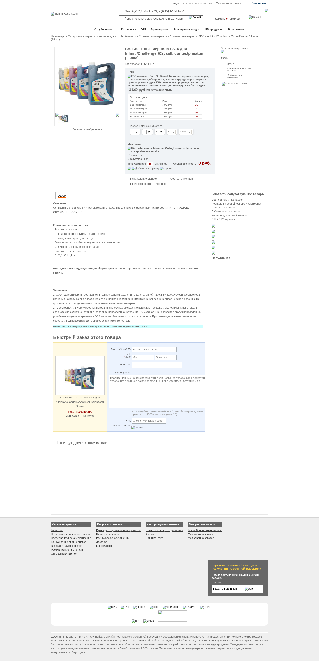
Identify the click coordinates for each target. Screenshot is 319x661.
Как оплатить (104, 545)
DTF (143, 29)
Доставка (101, 542)
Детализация (80, 195)
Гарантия (57, 530)
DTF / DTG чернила (223, 219)
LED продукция (213, 29)
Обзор (62, 195)
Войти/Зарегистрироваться (205, 530)
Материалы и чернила (82, 36)
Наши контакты (155, 538)
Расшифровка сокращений (112, 538)
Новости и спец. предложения (164, 530)
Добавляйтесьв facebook (234, 76)
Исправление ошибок (143, 178)
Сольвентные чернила (153, 36)
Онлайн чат (259, 3)
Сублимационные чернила (228, 211)
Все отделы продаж (68, 29)
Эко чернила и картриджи (227, 199)
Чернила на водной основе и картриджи (236, 203)
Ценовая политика (107, 534)
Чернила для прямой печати (229, 215)
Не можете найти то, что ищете (149, 183)
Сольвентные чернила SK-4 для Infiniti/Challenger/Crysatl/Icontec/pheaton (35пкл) (80, 402)
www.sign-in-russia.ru (63, 636)
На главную (58, 36)
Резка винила (236, 29)
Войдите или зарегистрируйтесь (192, 3)
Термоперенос (160, 29)
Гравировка (128, 29)
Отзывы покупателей (64, 553)
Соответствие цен (181, 178)
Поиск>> (217, 582)
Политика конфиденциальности (70, 534)
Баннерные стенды (186, 29)
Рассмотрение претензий (67, 549)
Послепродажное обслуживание (71, 538)
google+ (231, 64)
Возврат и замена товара (66, 545)
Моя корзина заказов (201, 538)
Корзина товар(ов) (227, 18)
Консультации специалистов (68, 542)
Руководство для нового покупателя (118, 530)
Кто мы (150, 534)
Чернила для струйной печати (117, 36)
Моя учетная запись (228, 3)
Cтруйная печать (105, 29)
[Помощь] (255, 16)
